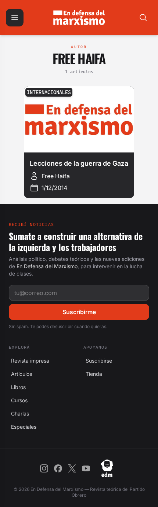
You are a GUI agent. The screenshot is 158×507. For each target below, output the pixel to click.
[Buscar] (143, 17)
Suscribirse (97, 360)
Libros (17, 387)
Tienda (92, 374)
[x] (72, 468)
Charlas (19, 413)
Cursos (18, 400)
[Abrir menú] (15, 17)
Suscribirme (79, 312)
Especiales (22, 427)
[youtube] (86, 468)
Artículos (20, 374)
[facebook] (58, 468)
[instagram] (44, 468)
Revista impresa (29, 360)
